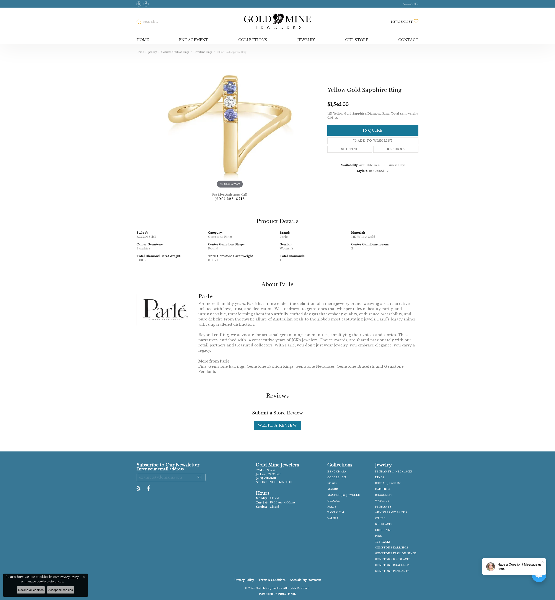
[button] (410, 4)
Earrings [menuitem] (382, 489)
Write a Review (277, 425)
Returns (396, 149)
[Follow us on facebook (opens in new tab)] (146, 3)
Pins (202, 366)
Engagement (193, 40)
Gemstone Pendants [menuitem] (392, 571)
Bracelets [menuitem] (383, 495)
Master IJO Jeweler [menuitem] (343, 495)
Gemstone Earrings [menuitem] (391, 547)
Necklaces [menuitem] (383, 524)
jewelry (152, 52)
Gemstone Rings (203, 52)
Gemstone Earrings (226, 366)
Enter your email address (160, 469)
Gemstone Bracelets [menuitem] (392, 565)
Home (143, 40)
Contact (408, 40)
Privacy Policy (244, 580)
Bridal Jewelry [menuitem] (388, 483)
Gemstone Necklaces (315, 366)
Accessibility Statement (305, 580)
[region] (230, 124)
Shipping (350, 149)
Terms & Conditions (272, 580)
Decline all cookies (31, 590)
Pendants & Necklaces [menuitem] (394, 471)
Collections (252, 40)
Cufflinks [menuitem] (383, 530)
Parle (284, 236)
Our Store (356, 40)
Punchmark (287, 594)
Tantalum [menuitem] (335, 512)
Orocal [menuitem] (333, 501)
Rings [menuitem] (379, 477)
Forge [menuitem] (332, 483)
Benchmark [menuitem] (336, 471)
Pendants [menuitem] (383, 506)
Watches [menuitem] (382, 501)
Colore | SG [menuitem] (336, 477)
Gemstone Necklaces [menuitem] (392, 559)
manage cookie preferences (44, 581)
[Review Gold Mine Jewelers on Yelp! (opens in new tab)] (138, 3)
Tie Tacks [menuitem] (382, 541)
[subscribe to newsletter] (199, 477)
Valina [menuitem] (332, 518)
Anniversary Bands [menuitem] (391, 512)
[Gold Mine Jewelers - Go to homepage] (277, 22)
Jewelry (306, 40)
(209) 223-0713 (229, 199)
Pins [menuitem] (378, 536)
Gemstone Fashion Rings (175, 52)
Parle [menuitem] (331, 506)
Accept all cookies (60, 590)
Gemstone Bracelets (356, 366)
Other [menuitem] (380, 518)
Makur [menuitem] (332, 489)
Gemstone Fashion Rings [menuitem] (396, 553)
